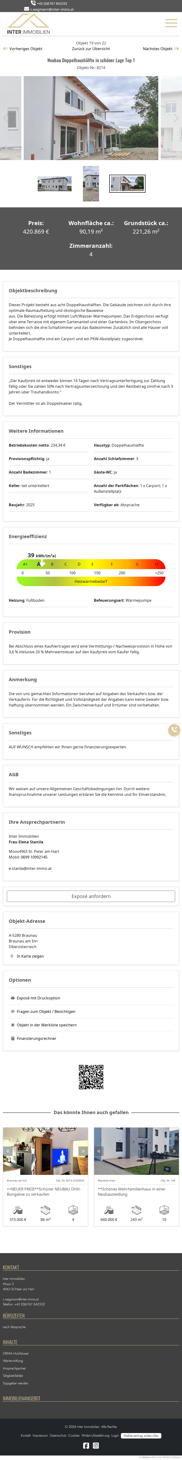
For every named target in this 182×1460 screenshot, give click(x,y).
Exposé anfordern (91, 896)
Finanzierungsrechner (36, 1038)
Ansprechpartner (14, 1368)
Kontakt (26, 1435)
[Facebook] (86, 1447)
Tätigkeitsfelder (13, 1375)
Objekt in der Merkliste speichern (47, 1025)
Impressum (40, 1435)
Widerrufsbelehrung (95, 1435)
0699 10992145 (34, 857)
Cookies (74, 1435)
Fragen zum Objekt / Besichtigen (46, 1011)
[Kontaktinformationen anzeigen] (174, 730)
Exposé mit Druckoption (38, 998)
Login (115, 1435)
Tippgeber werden (15, 1383)
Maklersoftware (172, 1457)
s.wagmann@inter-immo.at (52, 9)
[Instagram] (96, 1447)
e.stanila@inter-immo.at (30, 868)
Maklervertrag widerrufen (141, 1435)
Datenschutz (58, 1435)
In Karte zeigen (30, 956)
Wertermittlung (13, 1360)
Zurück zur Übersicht (91, 48)
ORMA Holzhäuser (16, 1353)
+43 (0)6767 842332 (52, 3)
